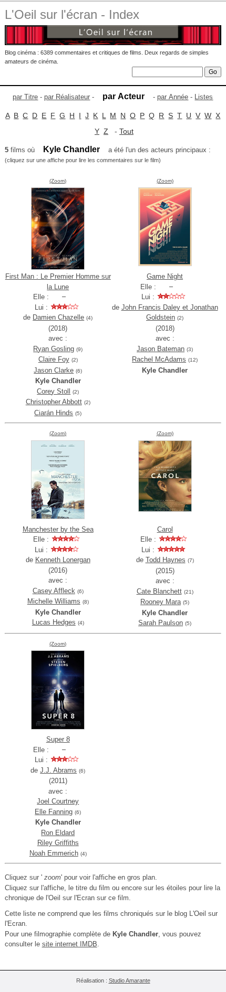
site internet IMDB (69, 944)
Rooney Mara (160, 602)
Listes (203, 97)
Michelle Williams (53, 601)
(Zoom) (57, 181)
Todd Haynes (166, 560)
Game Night (165, 276)
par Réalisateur (67, 97)
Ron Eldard (58, 833)
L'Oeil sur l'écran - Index (72, 14)
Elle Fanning (54, 812)
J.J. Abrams (58, 770)
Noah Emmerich (53, 853)
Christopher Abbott (54, 402)
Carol (165, 529)
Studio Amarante (129, 980)
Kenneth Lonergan (62, 560)
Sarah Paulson (160, 623)
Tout (126, 131)
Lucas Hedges (54, 622)
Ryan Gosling (53, 349)
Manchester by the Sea (58, 529)
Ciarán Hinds (53, 413)
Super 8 (58, 739)
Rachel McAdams (159, 359)
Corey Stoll (53, 391)
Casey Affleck (54, 591)
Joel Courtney (58, 801)
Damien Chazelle (58, 317)
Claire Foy (53, 359)
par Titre (25, 97)
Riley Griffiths (58, 843)
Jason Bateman (160, 349)
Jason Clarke (54, 370)
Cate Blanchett (159, 591)
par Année (172, 97)
